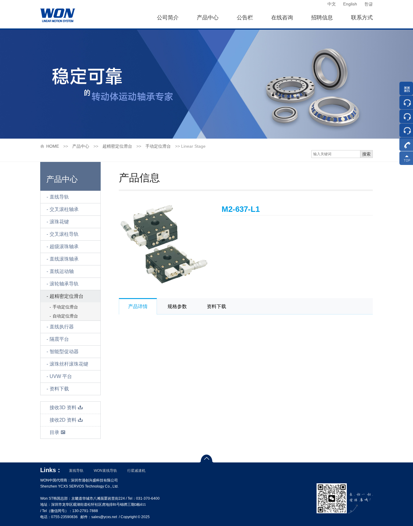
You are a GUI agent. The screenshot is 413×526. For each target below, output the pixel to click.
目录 (54, 432)
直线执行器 (62, 326)
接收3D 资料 (63, 407)
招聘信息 (322, 18)
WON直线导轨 (105, 470)
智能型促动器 (64, 351)
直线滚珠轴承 (64, 258)
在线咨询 (282, 18)
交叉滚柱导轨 (64, 234)
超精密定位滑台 (117, 146)
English (350, 4)
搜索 (366, 154)
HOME (52, 146)
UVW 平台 (61, 376)
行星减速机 (136, 470)
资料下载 (59, 388)
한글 (368, 4)
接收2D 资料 (63, 419)
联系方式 (362, 18)
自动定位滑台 (65, 316)
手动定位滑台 (158, 146)
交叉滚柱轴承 (64, 209)
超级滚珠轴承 (64, 246)
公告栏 (245, 18)
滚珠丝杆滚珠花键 (69, 364)
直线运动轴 (62, 271)
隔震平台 (59, 339)
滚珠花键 (59, 221)
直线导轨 (59, 196)
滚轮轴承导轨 (64, 283)
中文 (331, 4)
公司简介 (168, 18)
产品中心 (208, 18)
